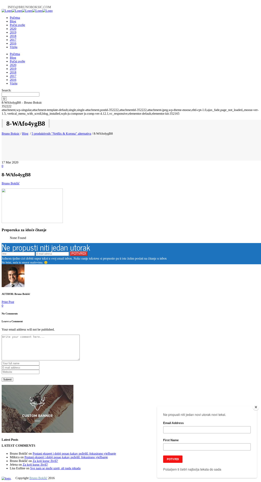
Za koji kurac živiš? (45, 461)
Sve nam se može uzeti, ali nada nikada (55, 468)
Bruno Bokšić (11, 183)
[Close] (256, 407)
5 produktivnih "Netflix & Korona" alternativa (61, 133)
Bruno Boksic (11, 133)
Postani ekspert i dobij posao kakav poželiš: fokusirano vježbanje (74, 453)
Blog (25, 133)
